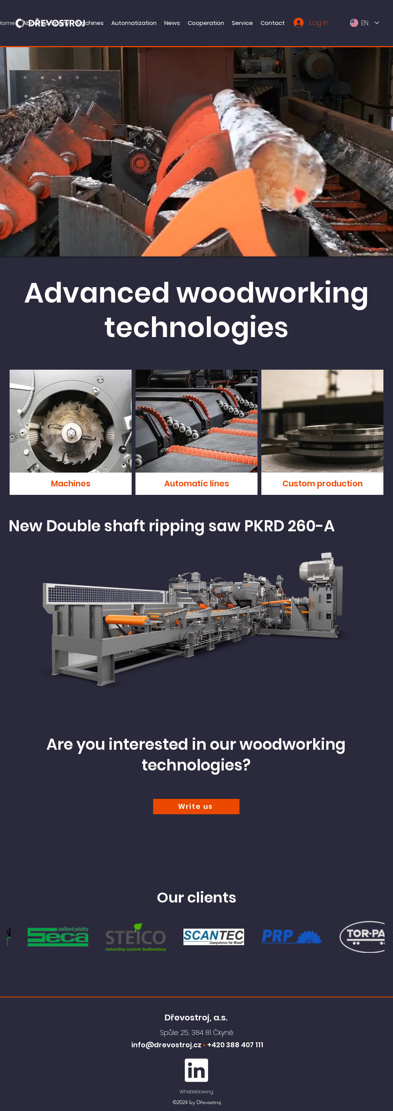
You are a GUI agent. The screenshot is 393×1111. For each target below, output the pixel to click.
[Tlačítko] (71, 432)
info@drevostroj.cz (166, 1045)
